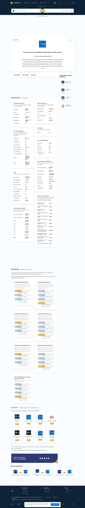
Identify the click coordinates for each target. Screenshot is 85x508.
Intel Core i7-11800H (23, 390)
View (17, 424)
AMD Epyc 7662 (46, 324)
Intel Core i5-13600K (23, 300)
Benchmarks (26, 75)
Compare (42, 10)
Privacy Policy (48, 497)
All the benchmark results (22, 302)
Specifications (17, 75)
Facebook (67, 490)
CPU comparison (43, 16)
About (67, 491)
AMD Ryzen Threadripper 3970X (46, 296)
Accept (55, 504)
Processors (26, 2)
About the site (43, 2)
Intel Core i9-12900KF (23, 332)
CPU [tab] (40, 6)
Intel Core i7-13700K (23, 296)
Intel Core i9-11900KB (23, 394)
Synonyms (33, 75)
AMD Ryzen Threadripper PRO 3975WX (46, 300)
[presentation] (71, 466)
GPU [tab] (45, 6)
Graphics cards (34, 2)
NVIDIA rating (47, 490)
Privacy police (29, 505)
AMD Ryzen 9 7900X (23, 364)
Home (38, 16)
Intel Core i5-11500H (23, 386)
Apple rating (25, 493)
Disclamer (55, 497)
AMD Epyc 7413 (46, 355)
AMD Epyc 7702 (46, 292)
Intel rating (25, 490)
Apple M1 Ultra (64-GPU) (46, 364)
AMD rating (25, 491)
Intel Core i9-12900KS (23, 328)
